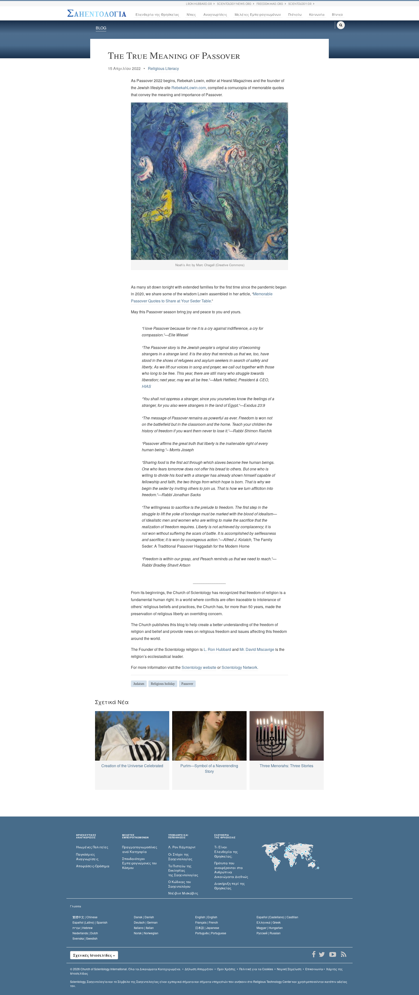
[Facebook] (313, 954)
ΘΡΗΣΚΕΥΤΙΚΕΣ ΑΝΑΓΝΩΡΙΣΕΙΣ (86, 836)
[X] (321, 954)
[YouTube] (332, 954)
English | (206, 917)
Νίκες (191, 14)
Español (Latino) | (90, 922)
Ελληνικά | (269, 922)
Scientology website (199, 667)
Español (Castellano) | (277, 917)
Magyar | (270, 928)
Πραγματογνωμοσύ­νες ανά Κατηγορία (139, 849)
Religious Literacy (163, 68)
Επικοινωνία (314, 969)
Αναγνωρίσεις (215, 14)
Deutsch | (146, 922)
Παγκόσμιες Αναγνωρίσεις (87, 856)
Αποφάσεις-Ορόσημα (92, 866)
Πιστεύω (295, 14)
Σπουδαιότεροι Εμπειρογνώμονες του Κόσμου (139, 863)
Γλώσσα (75, 906)
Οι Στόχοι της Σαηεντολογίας (180, 856)
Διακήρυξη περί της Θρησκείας (229, 885)
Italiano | (144, 928)
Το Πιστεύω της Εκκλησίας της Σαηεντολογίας (183, 870)
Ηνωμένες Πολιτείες (92, 847)
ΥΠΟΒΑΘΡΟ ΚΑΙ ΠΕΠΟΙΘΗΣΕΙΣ (178, 836)
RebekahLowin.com (188, 87)
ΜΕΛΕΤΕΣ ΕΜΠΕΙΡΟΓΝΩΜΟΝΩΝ (135, 836)
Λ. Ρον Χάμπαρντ (181, 847)
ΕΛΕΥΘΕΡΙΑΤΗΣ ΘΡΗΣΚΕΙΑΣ (224, 836)
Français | (206, 922)
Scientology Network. (240, 667)
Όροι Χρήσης (226, 969)
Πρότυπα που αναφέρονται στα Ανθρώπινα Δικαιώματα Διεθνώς (231, 870)
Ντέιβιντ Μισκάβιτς (183, 893)
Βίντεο (337, 14)
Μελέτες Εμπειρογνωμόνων (258, 14)
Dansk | (144, 917)
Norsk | (146, 933)
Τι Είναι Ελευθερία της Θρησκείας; (226, 851)
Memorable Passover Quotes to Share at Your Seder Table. (202, 297)
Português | (210, 933)
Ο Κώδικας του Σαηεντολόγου (179, 884)
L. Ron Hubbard (217, 649)
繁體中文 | (85, 917)
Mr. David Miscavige (257, 649)
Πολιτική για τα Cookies (256, 969)
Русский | (269, 933)
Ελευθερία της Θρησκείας (157, 14)
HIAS (146, 386)
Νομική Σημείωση (289, 969)
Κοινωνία (316, 14)
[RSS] (343, 954)
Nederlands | (85, 933)
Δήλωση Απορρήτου (199, 969)
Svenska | (85, 938)
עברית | (83, 928)
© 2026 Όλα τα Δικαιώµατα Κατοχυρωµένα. (125, 969)
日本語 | (207, 928)
